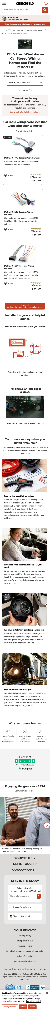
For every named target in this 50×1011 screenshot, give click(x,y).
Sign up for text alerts (22, 907)
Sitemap (43, 969)
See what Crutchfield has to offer (24, 112)
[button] (47, 825)
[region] (25, 825)
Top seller (7, 137)
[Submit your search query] (45, 10)
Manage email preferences (25, 961)
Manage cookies (25, 946)
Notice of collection (25, 956)
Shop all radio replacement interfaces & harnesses (25, 306)
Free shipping (25, 24)
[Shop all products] (4, 4)
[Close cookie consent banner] (47, 993)
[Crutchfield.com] (25, 4)
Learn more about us (24, 791)
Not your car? (24, 90)
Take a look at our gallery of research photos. (25, 424)
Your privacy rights (25, 941)
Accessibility (31, 969)
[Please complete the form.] (39, 896)
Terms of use (19, 969)
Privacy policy (25, 936)
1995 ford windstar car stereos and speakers (25, 30)
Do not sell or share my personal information (25, 951)
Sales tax (7, 969)
